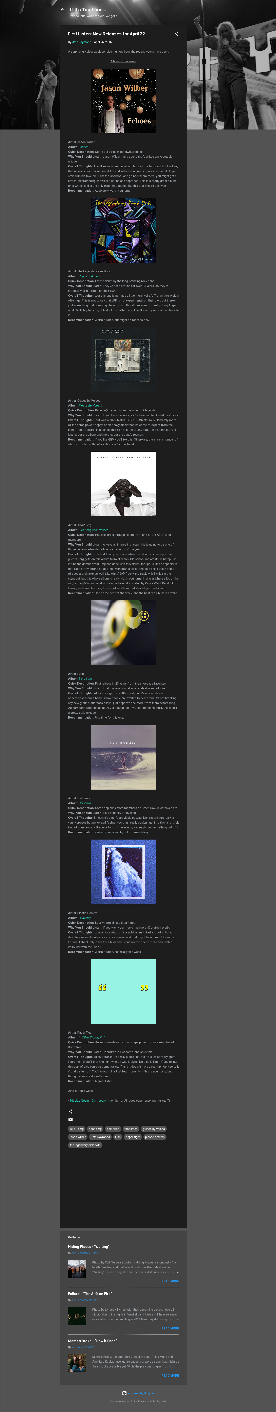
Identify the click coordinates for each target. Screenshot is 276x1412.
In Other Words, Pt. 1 (92, 1037)
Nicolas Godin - (88, 1100)
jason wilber (78, 1137)
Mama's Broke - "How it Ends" (92, 1341)
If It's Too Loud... (88, 10)
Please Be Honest (90, 405)
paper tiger (133, 1137)
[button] (176, 34)
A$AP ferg (77, 1129)
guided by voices (154, 1129)
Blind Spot (85, 679)
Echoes (83, 147)
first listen (131, 1129)
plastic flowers (155, 1137)
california (113, 1129)
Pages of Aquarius (90, 276)
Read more (170, 1281)
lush (118, 1137)
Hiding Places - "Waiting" (88, 1246)
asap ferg (95, 1129)
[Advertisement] (203, 86)
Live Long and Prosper (93, 530)
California (85, 803)
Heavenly (85, 918)
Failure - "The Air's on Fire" (90, 1294)
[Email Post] (70, 1121)
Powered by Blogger (140, 1393)
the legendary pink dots (85, 1145)
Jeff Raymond (100, 1137)
